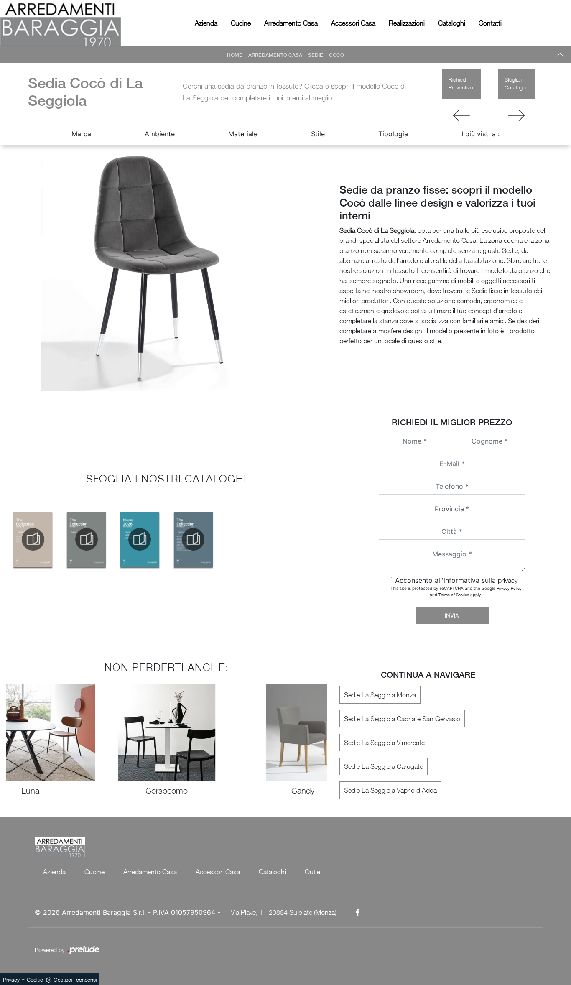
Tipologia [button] (393, 134)
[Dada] (461, 115)
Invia (452, 615)
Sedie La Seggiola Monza (380, 695)
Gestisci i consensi (75, 979)
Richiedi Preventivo (461, 83)
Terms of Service (453, 594)
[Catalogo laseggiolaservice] (193, 539)
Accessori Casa (353, 23)
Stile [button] (318, 134)
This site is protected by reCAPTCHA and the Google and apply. (456, 591)
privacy (507, 580)
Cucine (241, 23)
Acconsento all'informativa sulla (456, 580)
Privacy (11, 979)
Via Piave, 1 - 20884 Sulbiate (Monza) (283, 912)
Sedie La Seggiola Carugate (383, 766)
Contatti (490, 23)
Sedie (315, 55)
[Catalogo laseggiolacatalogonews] (140, 539)
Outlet (313, 871)
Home (234, 55)
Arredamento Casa (291, 23)
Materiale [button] (242, 134)
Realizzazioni (407, 23)
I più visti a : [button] (480, 134)
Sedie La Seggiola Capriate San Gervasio (402, 718)
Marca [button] (81, 134)
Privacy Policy (509, 588)
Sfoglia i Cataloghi (515, 83)
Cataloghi (451, 23)
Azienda (206, 23)
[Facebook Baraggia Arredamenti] (357, 912)
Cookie (35, 979)
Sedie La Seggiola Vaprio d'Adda (390, 790)
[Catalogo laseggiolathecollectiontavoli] (86, 539)
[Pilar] (516, 115)
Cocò (336, 55)
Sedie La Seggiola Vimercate (384, 742)
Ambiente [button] (160, 134)
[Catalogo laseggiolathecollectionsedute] (33, 539)
